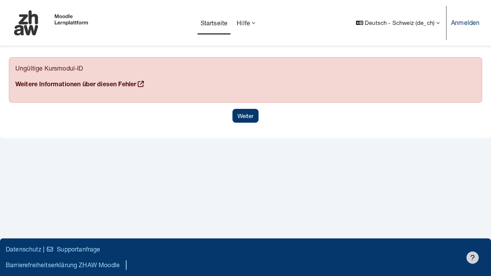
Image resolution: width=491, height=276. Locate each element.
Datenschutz (23, 249)
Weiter (245, 115)
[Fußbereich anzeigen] (472, 257)
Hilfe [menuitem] (243, 22)
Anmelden (465, 22)
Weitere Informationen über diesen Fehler (75, 85)
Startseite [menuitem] (214, 22)
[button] (398, 23)
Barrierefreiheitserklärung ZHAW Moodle (63, 264)
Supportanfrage (78, 249)
